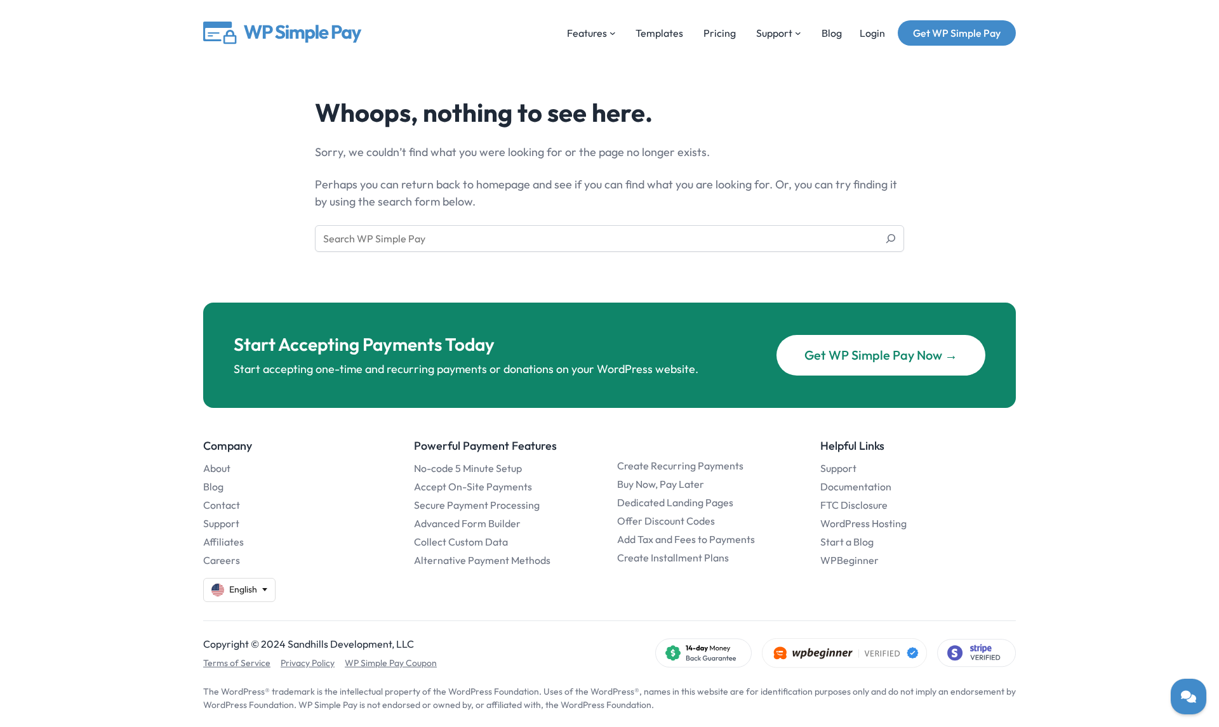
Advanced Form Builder (467, 523)
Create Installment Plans (673, 557)
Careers (221, 560)
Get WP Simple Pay (957, 33)
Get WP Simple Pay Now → (880, 355)
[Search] (890, 238)
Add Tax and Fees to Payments (686, 539)
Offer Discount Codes (666, 520)
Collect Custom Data (461, 541)
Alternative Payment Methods (482, 560)
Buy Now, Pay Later (660, 484)
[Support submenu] (798, 33)
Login (872, 33)
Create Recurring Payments (680, 465)
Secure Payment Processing (477, 505)
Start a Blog (847, 541)
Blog (213, 486)
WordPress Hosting (863, 523)
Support (221, 523)
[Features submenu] (613, 33)
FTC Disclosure (854, 505)
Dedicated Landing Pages (675, 502)
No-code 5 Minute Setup (468, 468)
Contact (221, 505)
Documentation (855, 486)
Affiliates (223, 541)
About (216, 468)
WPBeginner (849, 560)
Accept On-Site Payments (473, 486)
